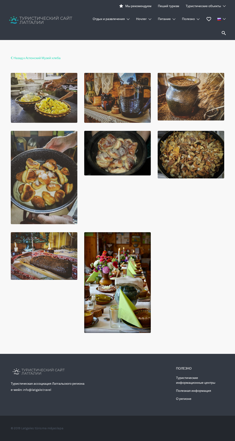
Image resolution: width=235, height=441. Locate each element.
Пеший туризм (168, 6)
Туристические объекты (203, 6)
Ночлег (141, 19)
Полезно (188, 19)
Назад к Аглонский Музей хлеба (37, 58)
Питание (164, 19)
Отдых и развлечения (109, 19)
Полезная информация (193, 391)
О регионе (183, 399)
